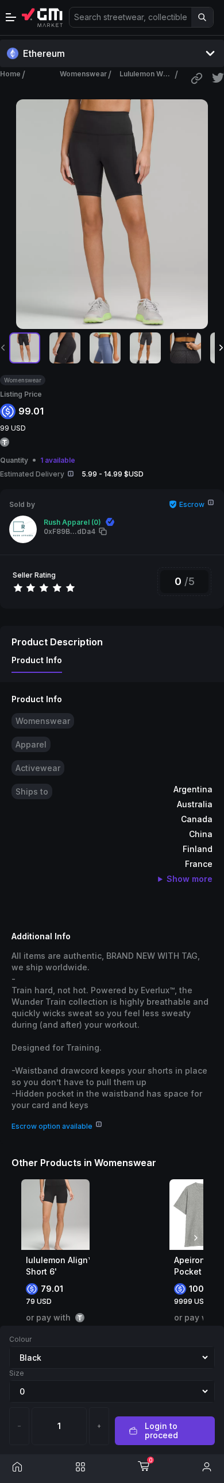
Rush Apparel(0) (72, 522)
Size (16, 1373)
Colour (20, 1339)
